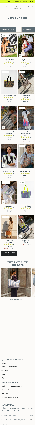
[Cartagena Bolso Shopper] (26, 227)
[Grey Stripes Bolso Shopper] (9, 118)
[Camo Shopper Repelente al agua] (26, 156)
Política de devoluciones (9, 367)
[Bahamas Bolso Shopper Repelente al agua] (26, 118)
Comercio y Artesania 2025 (10, 397)
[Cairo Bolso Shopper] (26, 82)
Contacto (4, 370)
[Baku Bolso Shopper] (9, 82)
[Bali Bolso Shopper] (26, 192)
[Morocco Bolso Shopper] (26, 45)
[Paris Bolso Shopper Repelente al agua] (9, 156)
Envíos (3, 363)
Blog (2, 378)
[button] (8, 63)
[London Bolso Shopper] (9, 45)
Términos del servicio (8, 390)
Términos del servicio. (20, 420)
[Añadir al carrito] (20, 55)
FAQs (3, 374)
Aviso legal (4, 393)
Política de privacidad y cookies (11, 386)
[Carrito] (32, 7)
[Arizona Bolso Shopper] (9, 227)
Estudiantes (5, 401)
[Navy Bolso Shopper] (9, 192)
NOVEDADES (7, 404)
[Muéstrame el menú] (2, 7)
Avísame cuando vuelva (9, 253)
